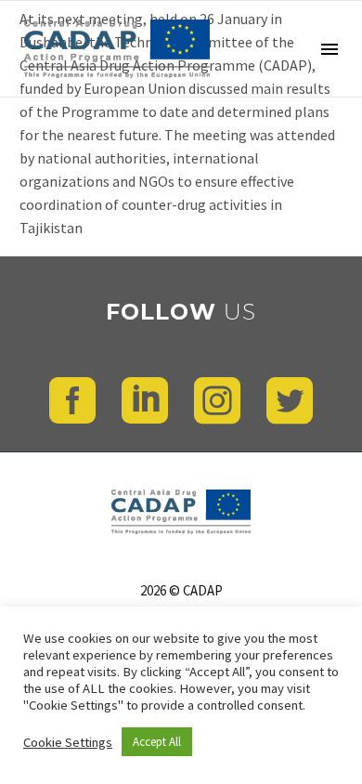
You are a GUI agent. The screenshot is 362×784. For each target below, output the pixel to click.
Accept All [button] (157, 742)
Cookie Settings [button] (67, 742)
